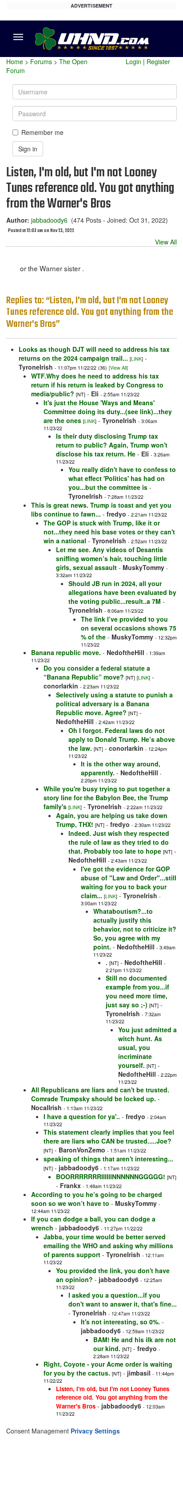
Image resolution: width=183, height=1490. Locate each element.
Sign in (27, 148)
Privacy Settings (95, 1430)
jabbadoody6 (49, 220)
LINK (136, 358)
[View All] (118, 367)
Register (158, 61)
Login (133, 61)
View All (166, 241)
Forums (41, 61)
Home (14, 61)
